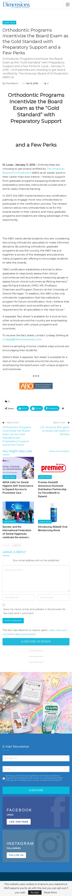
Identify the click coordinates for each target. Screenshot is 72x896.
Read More (50, 892)
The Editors (12, 83)
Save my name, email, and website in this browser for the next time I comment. (34, 611)
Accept (35, 892)
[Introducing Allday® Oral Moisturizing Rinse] (53, 513)
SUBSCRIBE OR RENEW (36, 641)
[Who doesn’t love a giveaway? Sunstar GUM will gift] (36, 708)
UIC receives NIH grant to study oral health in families (54, 431)
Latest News (9, 22)
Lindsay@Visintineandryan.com (22, 339)
